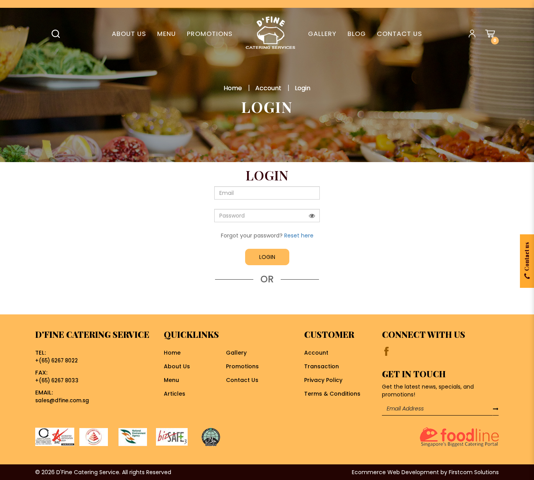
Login (302, 88)
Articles (174, 394)
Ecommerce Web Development (395, 472)
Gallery (236, 353)
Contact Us (242, 380)
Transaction (321, 366)
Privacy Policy (323, 380)
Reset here (299, 235)
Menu (171, 380)
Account (268, 88)
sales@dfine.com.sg (62, 400)
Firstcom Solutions (474, 472)
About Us (177, 366)
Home (233, 88)
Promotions (242, 366)
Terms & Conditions (332, 394)
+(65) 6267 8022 (56, 360)
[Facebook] (386, 351)
